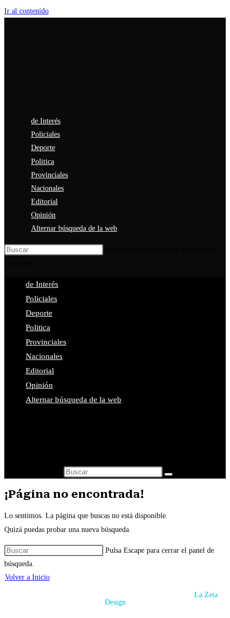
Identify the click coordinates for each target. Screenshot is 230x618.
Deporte (39, 313)
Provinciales (46, 342)
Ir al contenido (26, 11)
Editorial (40, 370)
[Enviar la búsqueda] (168, 474)
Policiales (41, 298)
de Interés (42, 284)
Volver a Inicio (27, 577)
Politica (38, 327)
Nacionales (44, 356)
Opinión (39, 385)
